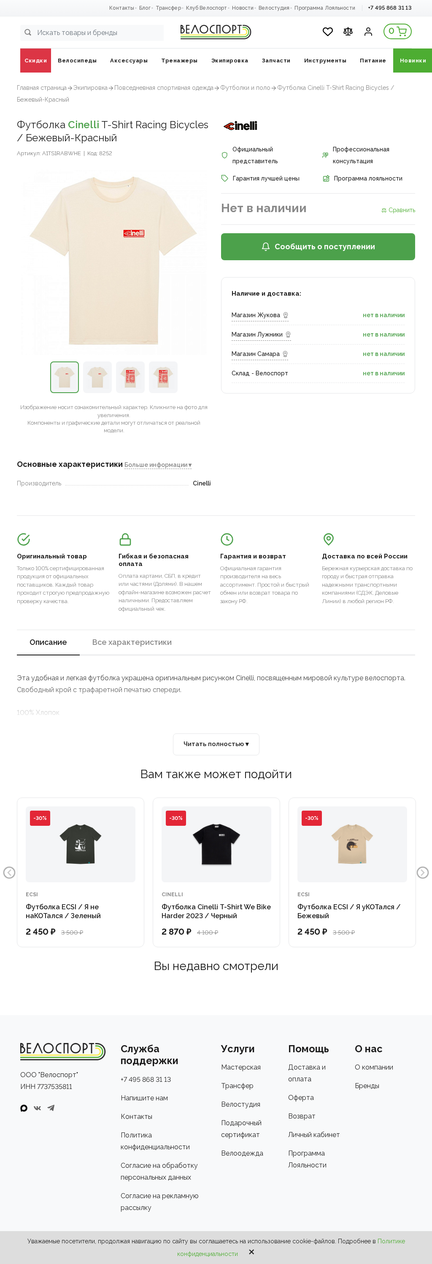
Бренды (367, 1086)
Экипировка (90, 87)
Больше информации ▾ (158, 464)
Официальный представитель (255, 155)
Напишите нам (144, 1098)
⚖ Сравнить (398, 210)
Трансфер (168, 8)
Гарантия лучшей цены (266, 178)
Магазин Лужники (257, 334)
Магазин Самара (256, 353)
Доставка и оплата (307, 1073)
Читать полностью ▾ (216, 744)
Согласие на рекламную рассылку (160, 1202)
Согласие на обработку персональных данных (159, 1171)
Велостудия (274, 8)
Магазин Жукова (256, 315)
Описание (48, 642)
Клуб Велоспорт (206, 8)
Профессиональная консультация (361, 155)
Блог (144, 8)
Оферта (301, 1098)
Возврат (302, 1116)
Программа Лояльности (324, 8)
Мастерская (241, 1067)
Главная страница (42, 87)
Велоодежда (242, 1153)
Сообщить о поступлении (325, 246)
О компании (374, 1067)
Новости (243, 8)
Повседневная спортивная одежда (163, 87)
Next (423, 873)
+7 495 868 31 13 (390, 8)
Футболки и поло (245, 87)
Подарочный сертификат (241, 1129)
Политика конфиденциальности (155, 1141)
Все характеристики (132, 642)
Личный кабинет (314, 1135)
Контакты (121, 8)
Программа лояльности (368, 178)
